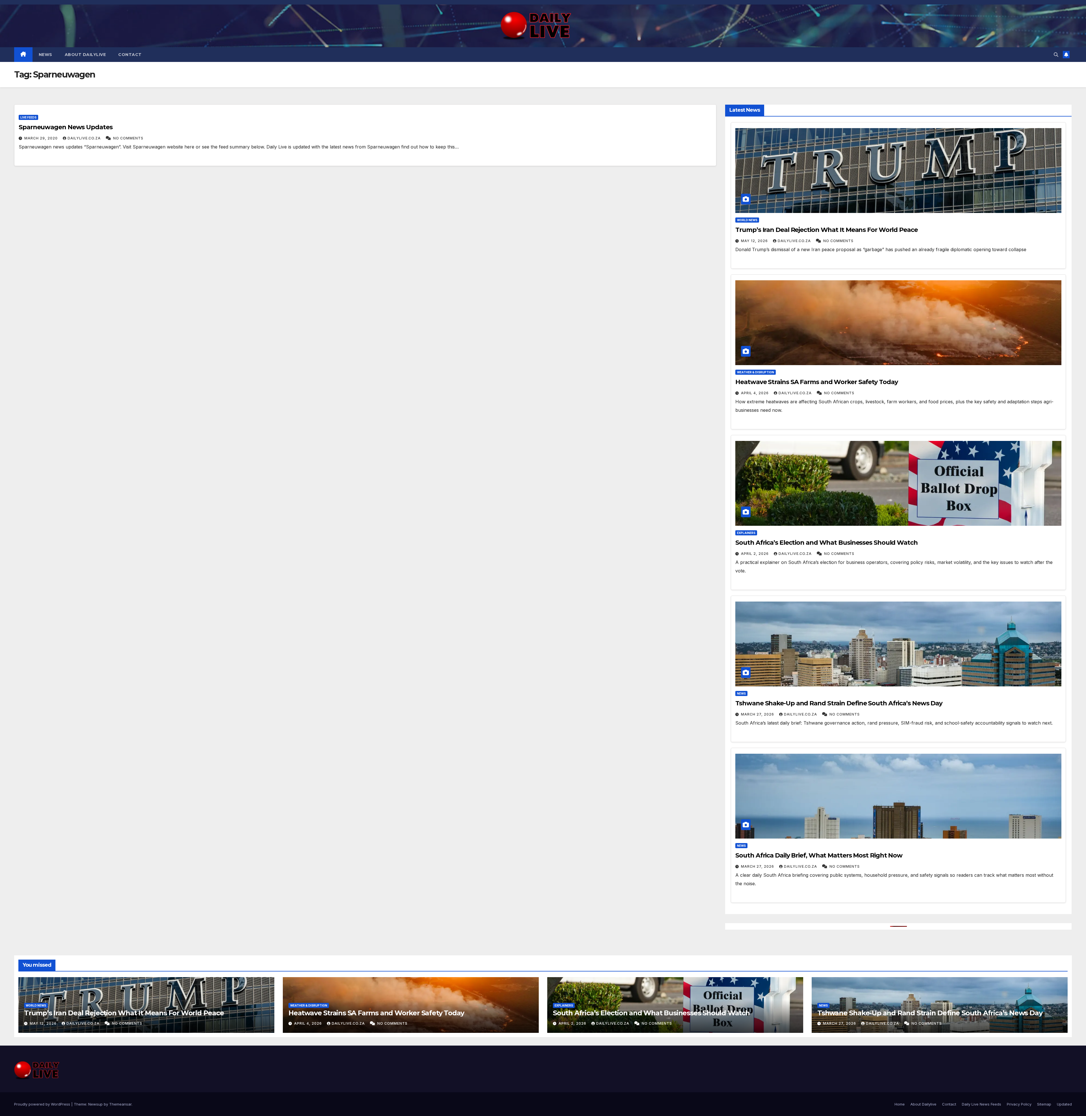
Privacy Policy (1019, 1104)
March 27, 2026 (757, 714)
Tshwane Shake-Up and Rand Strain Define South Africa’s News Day (838, 703)
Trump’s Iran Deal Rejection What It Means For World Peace (826, 230)
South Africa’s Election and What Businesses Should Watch (826, 542)
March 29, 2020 (41, 138)
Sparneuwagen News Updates (66, 127)
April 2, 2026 (755, 553)
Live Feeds (28, 117)
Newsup (95, 1104)
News (45, 54)
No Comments (127, 138)
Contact (130, 54)
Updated (1064, 1104)
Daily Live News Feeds (981, 1104)
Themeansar (120, 1104)
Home (900, 1104)
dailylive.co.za (85, 138)
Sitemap (1044, 1104)
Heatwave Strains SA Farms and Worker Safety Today (816, 382)
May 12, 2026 (754, 241)
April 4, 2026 (755, 393)
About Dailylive (85, 54)
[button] (1056, 54)
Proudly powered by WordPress (42, 1104)
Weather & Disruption (755, 372)
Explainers (746, 533)
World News (747, 220)
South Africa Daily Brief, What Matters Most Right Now (818, 855)
